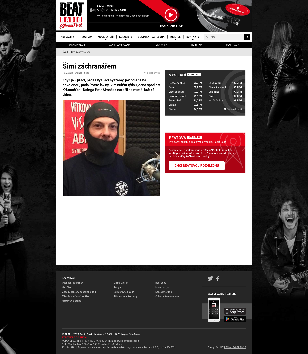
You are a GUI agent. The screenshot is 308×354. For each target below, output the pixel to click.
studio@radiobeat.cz (128, 340)
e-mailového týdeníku (201, 141)
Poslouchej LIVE (171, 26)
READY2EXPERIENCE (235, 347)
